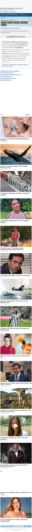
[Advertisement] (12, 4)
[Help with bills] (16, 14)
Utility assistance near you (8, 78)
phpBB (12, 529)
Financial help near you (7, 73)
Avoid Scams (12, 11)
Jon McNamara (19, 47)
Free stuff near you (5, 80)
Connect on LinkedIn (7, 66)
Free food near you (6, 76)
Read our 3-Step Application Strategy (7, 9)
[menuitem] (4, 18)
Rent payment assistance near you (10, 74)
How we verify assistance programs (18, 64)
